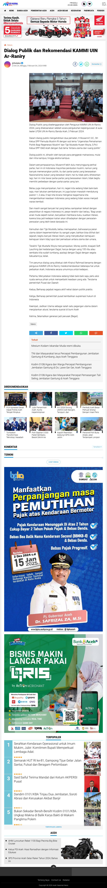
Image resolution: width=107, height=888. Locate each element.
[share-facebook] (75, 64)
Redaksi (66, 880)
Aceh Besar (63, 10)
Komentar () (96, 64)
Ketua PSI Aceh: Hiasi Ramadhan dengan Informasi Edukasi (33, 851)
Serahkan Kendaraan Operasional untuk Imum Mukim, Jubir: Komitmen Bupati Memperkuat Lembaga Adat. (44, 747)
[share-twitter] (81, 64)
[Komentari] (96, 333)
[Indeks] (84, 4)
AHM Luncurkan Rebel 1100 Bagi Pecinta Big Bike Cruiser (32, 842)
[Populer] (89, 4)
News (11, 10)
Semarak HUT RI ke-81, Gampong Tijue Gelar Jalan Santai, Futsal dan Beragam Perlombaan (47, 762)
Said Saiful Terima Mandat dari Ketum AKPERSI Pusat (45, 779)
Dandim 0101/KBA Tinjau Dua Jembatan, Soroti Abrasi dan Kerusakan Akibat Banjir (45, 796)
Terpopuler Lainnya (53, 827)
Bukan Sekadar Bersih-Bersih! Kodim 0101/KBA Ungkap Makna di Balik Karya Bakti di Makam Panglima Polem (45, 815)
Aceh (52, 10)
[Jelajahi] (104, 3)
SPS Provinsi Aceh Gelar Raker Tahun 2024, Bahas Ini (33, 859)
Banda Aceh (22, 10)
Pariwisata (89, 10)
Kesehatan (76, 10)
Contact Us (56, 880)
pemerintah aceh (39, 10)
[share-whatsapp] (87, 64)
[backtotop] (53, 867)
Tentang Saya (43, 880)
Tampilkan (97, 447)
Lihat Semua (53, 462)
